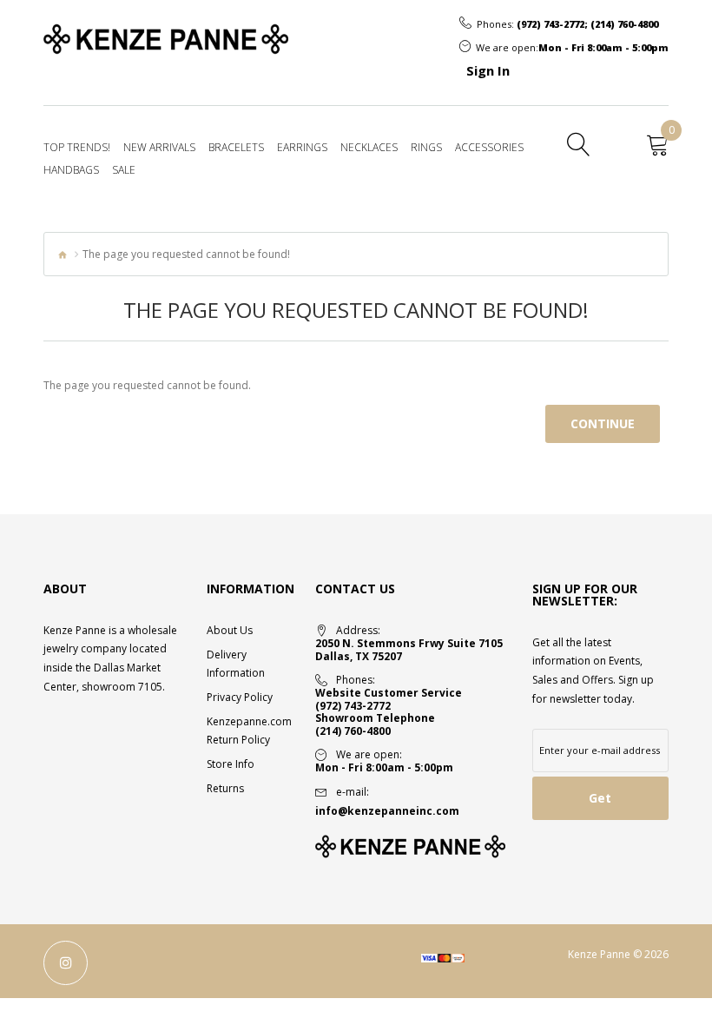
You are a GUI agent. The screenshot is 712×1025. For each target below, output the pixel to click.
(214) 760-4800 (624, 23)
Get (600, 798)
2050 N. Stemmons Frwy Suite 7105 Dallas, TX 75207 (409, 650)
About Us (230, 630)
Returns (225, 788)
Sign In (488, 70)
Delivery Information (236, 663)
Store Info (230, 764)
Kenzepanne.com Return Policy (248, 730)
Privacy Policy (240, 697)
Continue (602, 423)
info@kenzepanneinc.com (387, 810)
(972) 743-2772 (550, 23)
